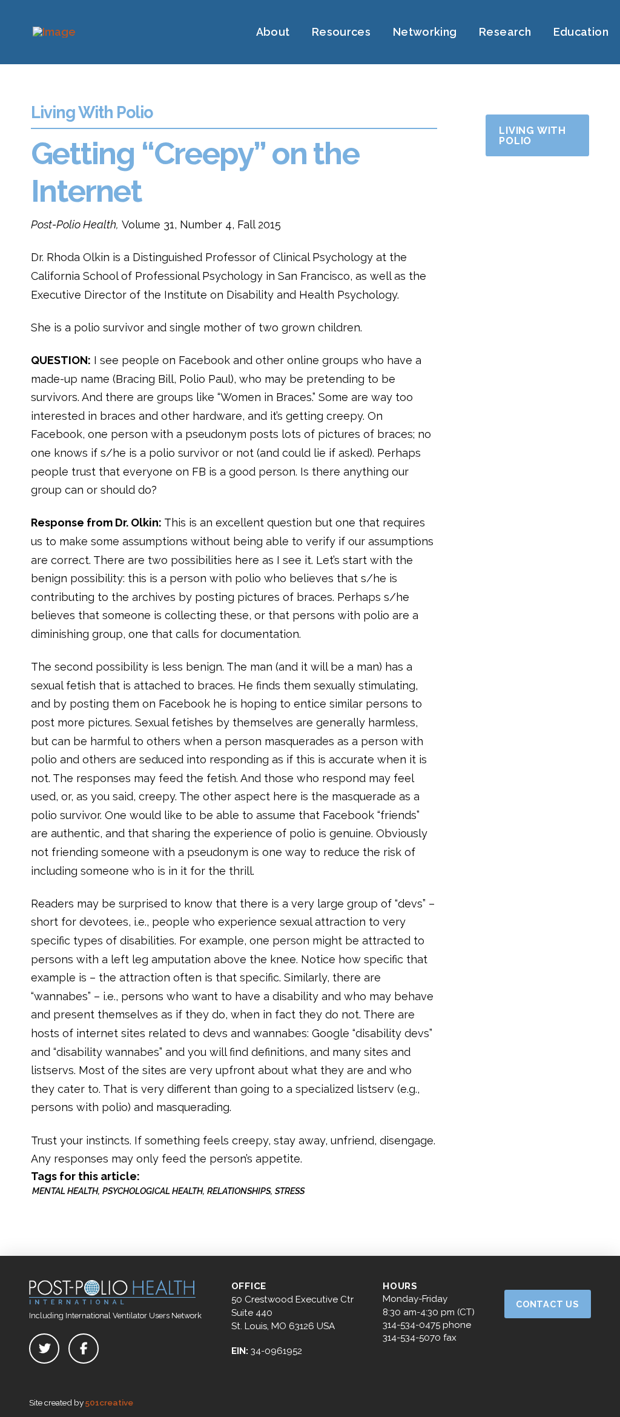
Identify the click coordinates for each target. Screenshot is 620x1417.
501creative (109, 1402)
